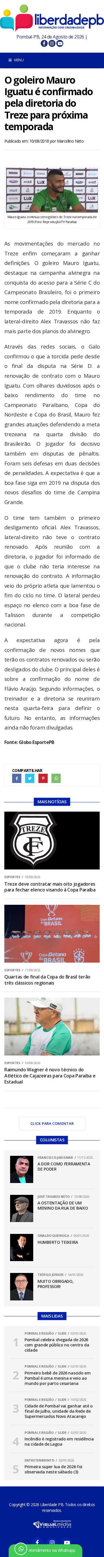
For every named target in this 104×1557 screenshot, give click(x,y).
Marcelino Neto (70, 141)
